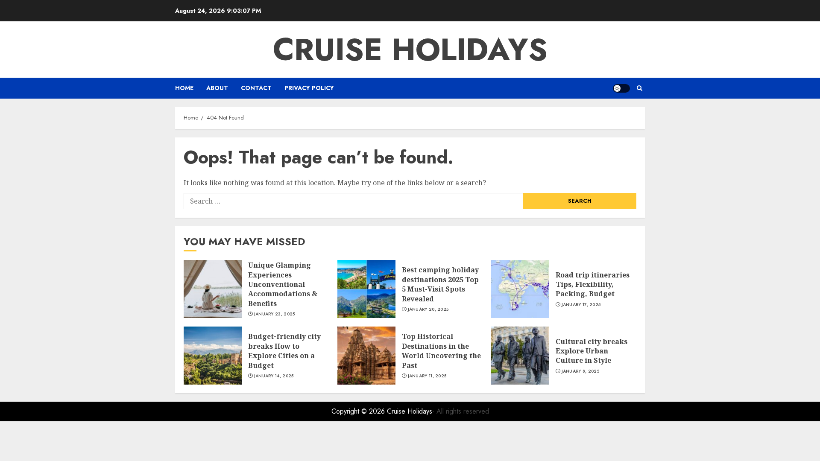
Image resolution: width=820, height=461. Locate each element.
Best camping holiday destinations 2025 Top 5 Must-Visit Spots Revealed (440, 284)
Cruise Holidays (410, 49)
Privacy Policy (309, 88)
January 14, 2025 (274, 376)
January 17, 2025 (581, 305)
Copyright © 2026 (359, 411)
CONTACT (256, 88)
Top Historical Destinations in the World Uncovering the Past (441, 351)
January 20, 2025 (428, 309)
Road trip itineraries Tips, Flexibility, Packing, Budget (593, 284)
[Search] (639, 88)
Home (184, 88)
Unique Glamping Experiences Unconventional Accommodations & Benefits (282, 284)
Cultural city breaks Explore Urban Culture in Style (591, 351)
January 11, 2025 (427, 376)
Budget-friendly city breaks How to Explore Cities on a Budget (284, 351)
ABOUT (217, 88)
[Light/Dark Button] (621, 88)
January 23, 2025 (274, 314)
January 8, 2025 (581, 371)
